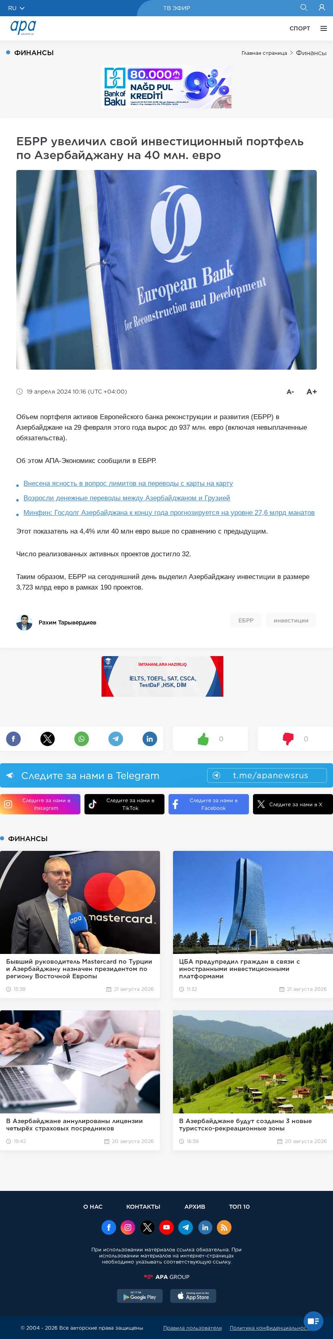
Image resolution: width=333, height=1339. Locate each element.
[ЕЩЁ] (321, 28)
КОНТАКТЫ (143, 1206)
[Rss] (224, 1228)
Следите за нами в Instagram (46, 804)
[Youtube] (166, 1228)
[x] (147, 1228)
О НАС (92, 1206)
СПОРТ (300, 28)
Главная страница (264, 53)
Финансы (311, 53)
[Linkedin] (205, 1228)
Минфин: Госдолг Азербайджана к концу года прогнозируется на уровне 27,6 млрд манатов (169, 513)
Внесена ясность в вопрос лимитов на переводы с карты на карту (128, 483)
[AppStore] (193, 1297)
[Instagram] (128, 1228)
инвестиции (291, 620)
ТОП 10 (239, 1206)
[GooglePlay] (140, 1297)
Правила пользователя (192, 1328)
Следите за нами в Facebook (214, 804)
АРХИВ (194, 1206)
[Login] (322, 8)
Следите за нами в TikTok (130, 804)
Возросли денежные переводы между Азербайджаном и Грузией (127, 498)
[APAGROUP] (166, 1277)
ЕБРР (245, 620)
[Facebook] (109, 1228)
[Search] (303, 8)
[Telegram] (185, 1228)
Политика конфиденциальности (271, 1328)
